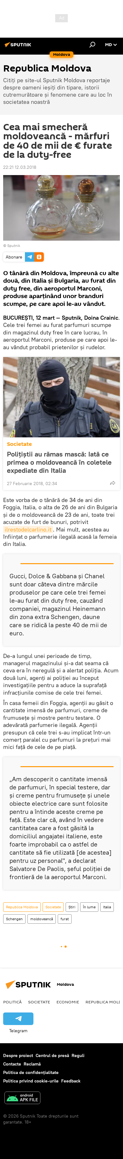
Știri (71, 907)
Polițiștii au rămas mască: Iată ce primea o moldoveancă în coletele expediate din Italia (59, 462)
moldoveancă (41, 918)
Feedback (70, 1081)
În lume (89, 907)
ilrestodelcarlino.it (28, 529)
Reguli (78, 1055)
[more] (112, 483)
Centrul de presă (52, 1055)
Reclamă (32, 1064)
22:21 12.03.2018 (19, 167)
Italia (107, 907)
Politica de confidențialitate (31, 1072)
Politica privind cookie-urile (31, 1081)
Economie (67, 1002)
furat (65, 918)
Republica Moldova (22, 907)
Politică (12, 1002)
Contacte (12, 1064)
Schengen (14, 918)
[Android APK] (22, 1099)
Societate (19, 444)
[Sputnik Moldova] (19, 47)
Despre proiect (18, 1055)
